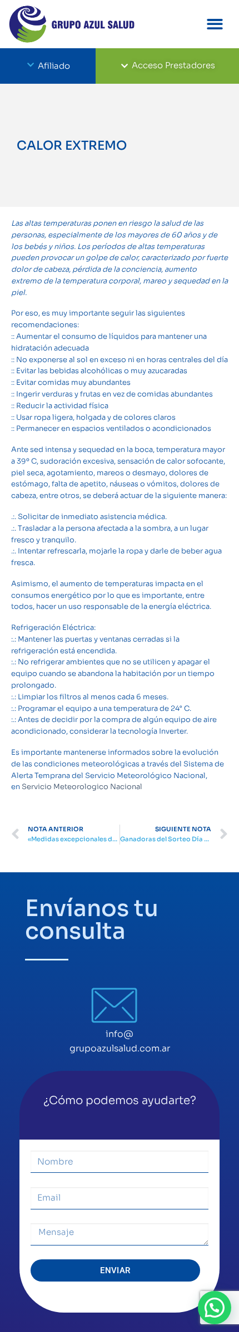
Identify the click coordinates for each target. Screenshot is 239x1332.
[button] (215, 24)
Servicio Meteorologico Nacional (82, 786)
